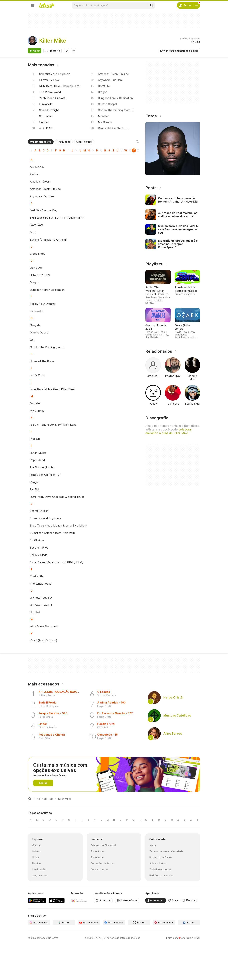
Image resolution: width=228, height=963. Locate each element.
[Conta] (196, 5)
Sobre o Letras (158, 863)
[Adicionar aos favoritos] (66, 50)
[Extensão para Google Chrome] (79, 900)
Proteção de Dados (160, 857)
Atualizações (39, 869)
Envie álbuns (98, 851)
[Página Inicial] (29, 798)
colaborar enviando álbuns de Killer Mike (168, 431)
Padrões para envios (161, 875)
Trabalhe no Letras (160, 869)
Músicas (36, 845)
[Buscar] (151, 5)
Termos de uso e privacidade (166, 851)
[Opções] (73, 50)
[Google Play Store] (37, 900)
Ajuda (152, 845)
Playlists (36, 863)
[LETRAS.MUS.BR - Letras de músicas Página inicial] (46, 5)
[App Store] (57, 900)
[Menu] (32, 5)
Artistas (36, 851)
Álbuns (35, 857)
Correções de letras (102, 863)
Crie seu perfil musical (103, 845)
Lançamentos (39, 875)
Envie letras (97, 857)
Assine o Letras (99, 869)
